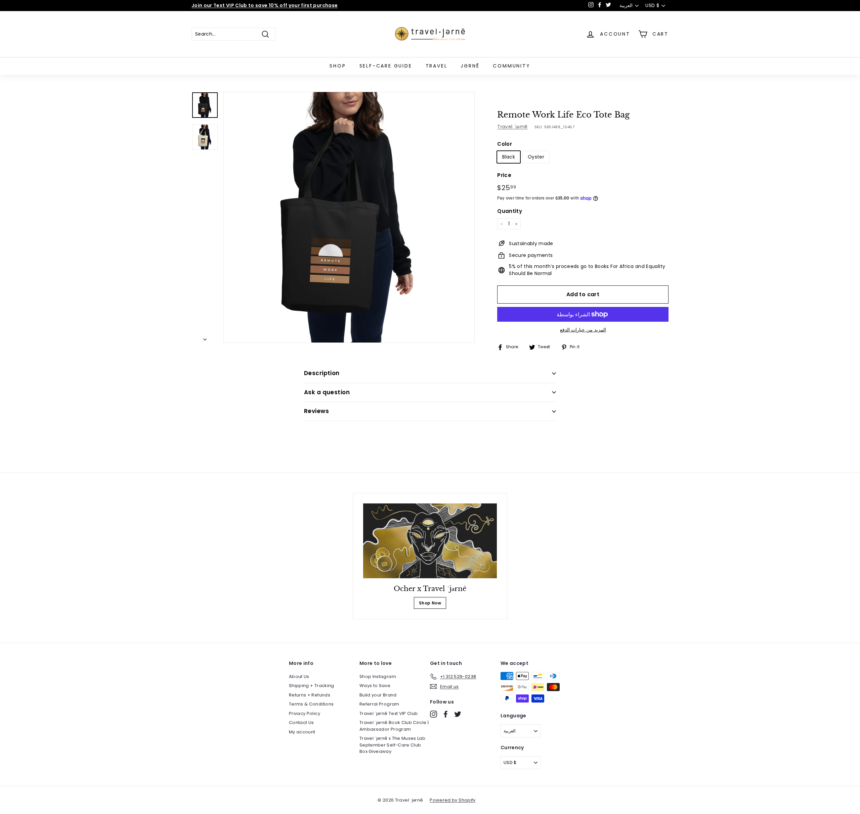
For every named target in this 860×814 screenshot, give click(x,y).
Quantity (509, 211)
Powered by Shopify (452, 800)
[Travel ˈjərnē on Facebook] (445, 714)
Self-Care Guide (385, 65)
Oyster (536, 156)
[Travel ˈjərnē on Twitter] (457, 714)
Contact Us (301, 722)
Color (504, 143)
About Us (299, 676)
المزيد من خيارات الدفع (583, 329)
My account (302, 732)
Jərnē (470, 65)
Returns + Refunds (309, 695)
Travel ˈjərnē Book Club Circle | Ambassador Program (394, 725)
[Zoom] (349, 217)
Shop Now (430, 603)
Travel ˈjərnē (512, 126)
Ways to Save (374, 685)
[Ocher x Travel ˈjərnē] (430, 541)
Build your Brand (378, 695)
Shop (338, 65)
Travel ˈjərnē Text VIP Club (388, 713)
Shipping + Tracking (311, 685)
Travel (436, 65)
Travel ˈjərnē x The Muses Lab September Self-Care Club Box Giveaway (392, 745)
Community (511, 65)
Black (508, 156)
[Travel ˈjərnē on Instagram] (433, 714)
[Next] (204, 337)
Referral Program (379, 704)
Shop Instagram (377, 676)
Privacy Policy (304, 713)
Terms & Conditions (311, 704)
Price (504, 175)
